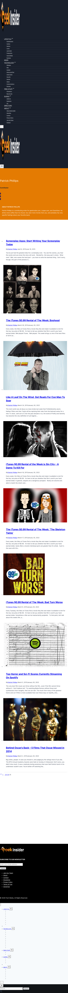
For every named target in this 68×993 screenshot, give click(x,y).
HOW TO (9, 98)
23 (6, 775)
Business (9, 58)
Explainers (9, 101)
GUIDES (5, 957)
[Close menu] (0, 904)
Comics (8, 43)
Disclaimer (6, 880)
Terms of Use (7, 884)
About (5, 875)
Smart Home (9, 74)
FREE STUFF (6, 950)
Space (8, 81)
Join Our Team (10, 120)
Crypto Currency (10, 84)
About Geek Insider (11, 110)
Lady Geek (9, 50)
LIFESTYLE (6, 909)
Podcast (8, 122)
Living (8, 48)
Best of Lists (9, 93)
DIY (7, 103)
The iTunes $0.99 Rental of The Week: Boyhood (33, 320)
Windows (9, 65)
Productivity (9, 53)
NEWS (6, 60)
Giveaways (9, 91)
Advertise (9, 113)
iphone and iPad (10, 72)
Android (8, 70)
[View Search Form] (1, 126)
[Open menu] (2, 166)
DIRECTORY (8, 105)
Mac (8, 67)
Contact (8, 115)
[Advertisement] (34, 795)
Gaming (8, 46)
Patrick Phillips (12, 249)
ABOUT (5, 967)
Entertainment (10, 41)
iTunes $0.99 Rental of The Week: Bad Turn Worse (34, 602)
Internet (8, 79)
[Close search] (1, 985)
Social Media (10, 55)
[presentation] (35, 289)
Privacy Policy (10, 117)
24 (8, 775)
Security (9, 77)
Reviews (9, 86)
